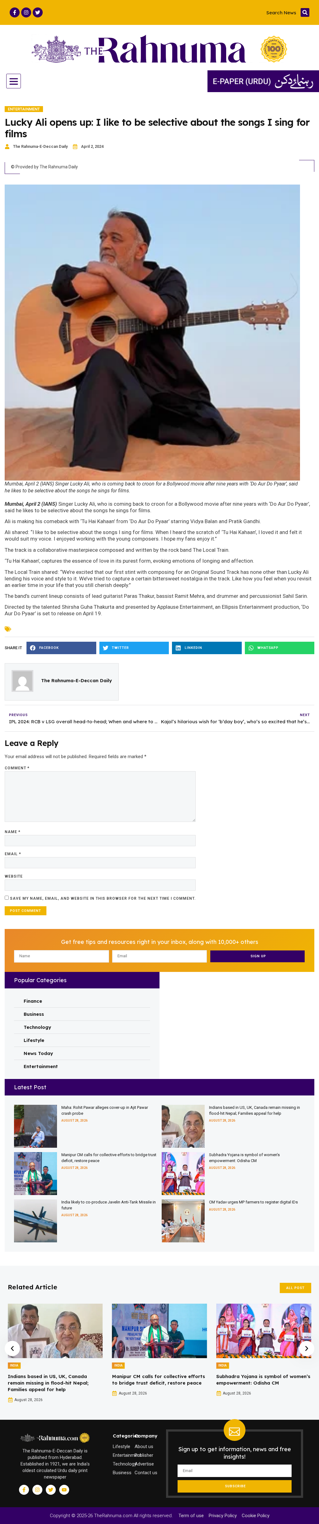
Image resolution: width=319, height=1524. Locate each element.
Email (13, 854)
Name (13, 832)
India (14, 1365)
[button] (305, 12)
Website (14, 876)
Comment (17, 768)
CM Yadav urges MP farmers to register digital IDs (253, 1202)
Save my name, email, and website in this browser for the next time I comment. (103, 898)
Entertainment (24, 109)
